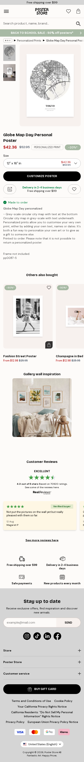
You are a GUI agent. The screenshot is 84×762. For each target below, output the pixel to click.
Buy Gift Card (45, 689)
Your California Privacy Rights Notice (42, 706)
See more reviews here (42, 540)
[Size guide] (9, 189)
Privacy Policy (15, 722)
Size (6, 155)
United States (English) (42, 744)
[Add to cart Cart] (49, 345)
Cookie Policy (63, 701)
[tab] (68, 11)
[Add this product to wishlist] (74, 189)
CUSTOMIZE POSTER (42, 176)
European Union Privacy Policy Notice (53, 722)
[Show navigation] (6, 11)
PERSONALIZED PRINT (47, 147)
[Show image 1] (9, 53)
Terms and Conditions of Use (31, 701)
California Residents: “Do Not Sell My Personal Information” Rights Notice (42, 714)
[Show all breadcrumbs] (7, 40)
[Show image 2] (9, 72)
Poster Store (51, 752)
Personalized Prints (29, 40)
